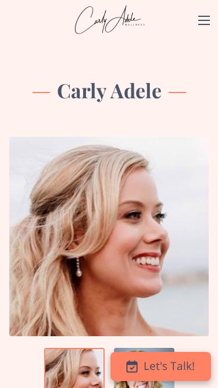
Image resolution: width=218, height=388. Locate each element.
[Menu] (204, 20)
